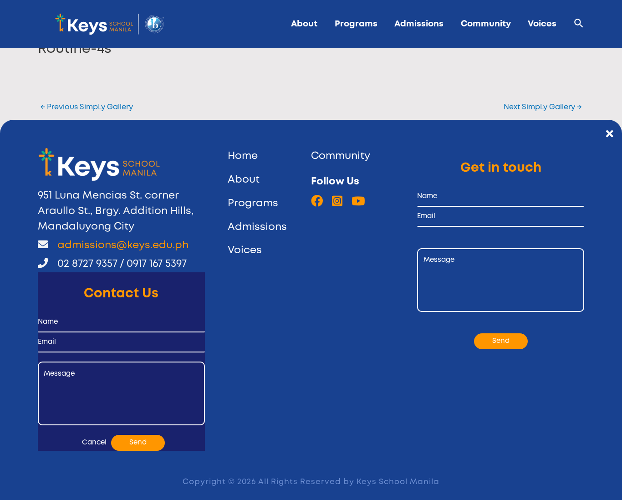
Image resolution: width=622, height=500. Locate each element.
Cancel (94, 442)
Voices (542, 24)
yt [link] (358, 201)
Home (243, 156)
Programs (356, 24)
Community (486, 24)
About (304, 24)
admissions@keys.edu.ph (123, 245)
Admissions (419, 24)
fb (317, 201)
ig (337, 201)
